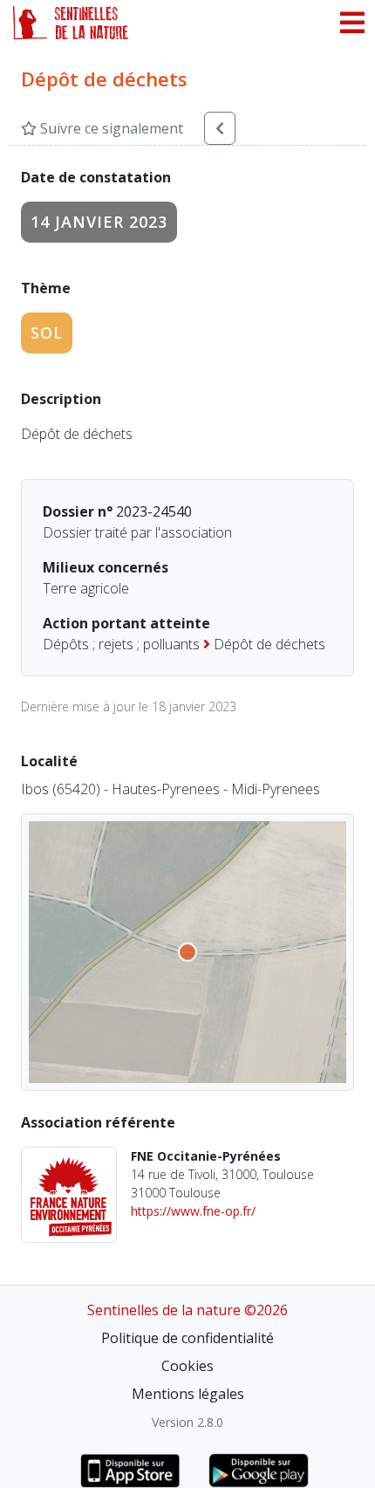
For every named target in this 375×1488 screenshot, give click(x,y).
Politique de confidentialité (187, 1337)
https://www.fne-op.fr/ (193, 1211)
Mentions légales (188, 1393)
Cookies (187, 1365)
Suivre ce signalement (110, 128)
